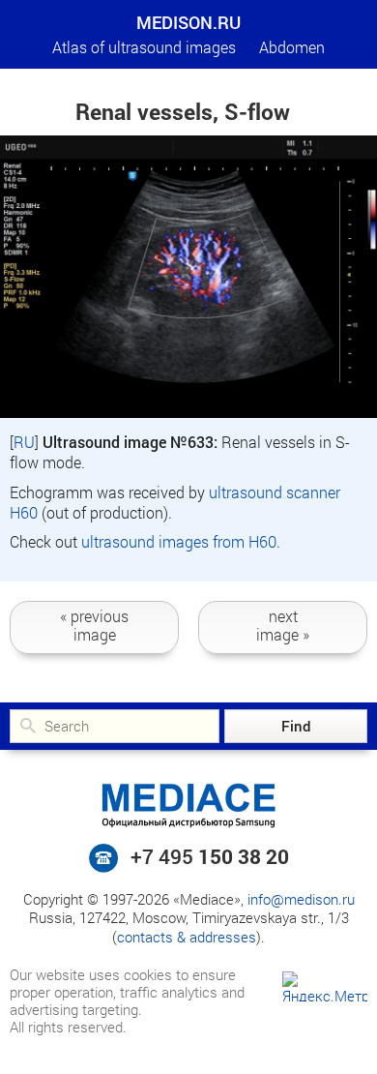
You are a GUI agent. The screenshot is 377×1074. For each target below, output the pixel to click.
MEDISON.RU (188, 22)
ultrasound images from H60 (178, 541)
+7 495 (209, 856)
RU (24, 442)
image (94, 625)
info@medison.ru (301, 899)
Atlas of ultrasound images (144, 47)
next (282, 625)
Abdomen (292, 47)
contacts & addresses (186, 936)
